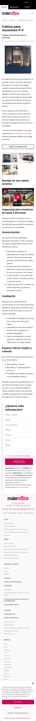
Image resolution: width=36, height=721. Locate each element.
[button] (33, 683)
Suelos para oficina (11, 605)
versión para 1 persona (22, 133)
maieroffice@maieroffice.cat (23, 509)
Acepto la (18, 456)
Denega (18, 707)
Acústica (7, 578)
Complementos (10, 614)
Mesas (6, 539)
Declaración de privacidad (23, 718)
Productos (12, 20)
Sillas (6, 519)
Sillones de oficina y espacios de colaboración (16, 600)
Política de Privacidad (22, 456)
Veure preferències (18, 713)
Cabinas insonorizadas (13, 582)
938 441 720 (6, 509)
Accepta (18, 702)
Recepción (8, 586)
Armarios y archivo (11, 564)
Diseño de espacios (11, 618)
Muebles (4, 20)
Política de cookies (10, 718)
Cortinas (7, 610)
